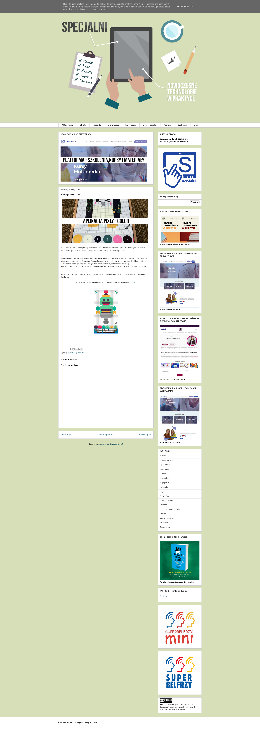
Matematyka (165, 496)
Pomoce (167, 125)
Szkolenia (163, 514)
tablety (81, 353)
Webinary (182, 125)
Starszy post (145, 435)
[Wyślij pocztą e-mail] (71, 349)
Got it (194, 7)
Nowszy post (67, 435)
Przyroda (163, 505)
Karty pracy (130, 125)
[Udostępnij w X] (76, 349)
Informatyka (164, 478)
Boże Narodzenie (166, 460)
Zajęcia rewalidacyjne (168, 527)
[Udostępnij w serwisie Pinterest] (81, 349)
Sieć (196, 125)
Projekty (97, 125)
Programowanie (166, 500)
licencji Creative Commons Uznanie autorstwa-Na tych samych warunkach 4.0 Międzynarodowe (177, 707)
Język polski (164, 483)
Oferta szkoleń (150, 125)
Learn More (183, 7)
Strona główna (106, 435)
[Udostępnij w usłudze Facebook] (79, 349)
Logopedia (164, 492)
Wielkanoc (164, 523)
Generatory (164, 469)
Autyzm (163, 456)
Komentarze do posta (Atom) (111, 444)
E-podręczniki (165, 465)
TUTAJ (133, 282)
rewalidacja (73, 353)
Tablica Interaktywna (168, 518)
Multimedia (113, 125)
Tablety (82, 125)
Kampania (164, 487)
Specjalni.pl (163, 596)
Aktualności (67, 125)
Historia (163, 474)
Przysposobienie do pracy (170, 509)
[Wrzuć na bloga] (73, 349)
